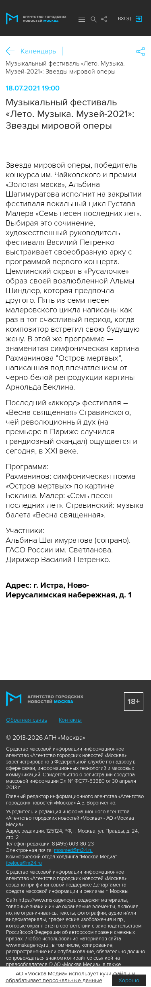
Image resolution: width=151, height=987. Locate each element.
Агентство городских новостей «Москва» (36, 18)
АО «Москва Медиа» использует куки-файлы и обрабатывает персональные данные (71, 977)
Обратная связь (26, 719)
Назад (13, 51)
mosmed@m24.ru (73, 850)
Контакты (70, 719)
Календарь (38, 51)
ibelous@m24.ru (24, 863)
